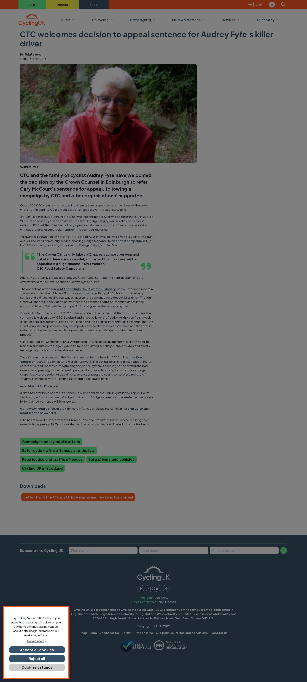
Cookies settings (36, 667)
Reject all (37, 658)
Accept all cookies (37, 650)
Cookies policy (36, 641)
